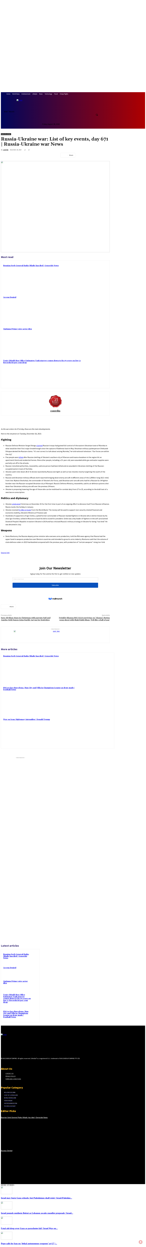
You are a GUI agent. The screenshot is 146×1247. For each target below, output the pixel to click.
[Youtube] (97, 109)
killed (21, 457)
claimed (39, 445)
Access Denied (9, 297)
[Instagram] (6, 1062)
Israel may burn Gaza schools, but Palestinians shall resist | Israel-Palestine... (36, 1198)
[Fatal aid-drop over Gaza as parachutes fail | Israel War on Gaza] (6, 1224)
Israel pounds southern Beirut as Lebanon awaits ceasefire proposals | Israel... (37, 1213)
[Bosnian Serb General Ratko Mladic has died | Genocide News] (98, 277)
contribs (5, 150)
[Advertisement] (20, 850)
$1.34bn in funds (25, 510)
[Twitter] (93, 109)
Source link (5, 552)
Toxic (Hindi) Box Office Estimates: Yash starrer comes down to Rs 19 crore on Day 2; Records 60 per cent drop (42, 362)
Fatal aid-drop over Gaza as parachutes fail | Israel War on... (29, 1228)
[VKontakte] (14, 1062)
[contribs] (55, 401)
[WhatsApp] (106, 155)
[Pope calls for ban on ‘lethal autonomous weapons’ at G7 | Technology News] (6, 1239)
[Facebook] (88, 109)
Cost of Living (5, 134)
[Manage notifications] (140, 1242)
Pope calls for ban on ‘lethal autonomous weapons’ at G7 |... (29, 1243)
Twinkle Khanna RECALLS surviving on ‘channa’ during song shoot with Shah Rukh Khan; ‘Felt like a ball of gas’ (84, 619)
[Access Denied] (98, 308)
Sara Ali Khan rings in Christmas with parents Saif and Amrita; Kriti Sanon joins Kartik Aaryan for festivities (25, 619)
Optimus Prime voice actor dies (17, 329)
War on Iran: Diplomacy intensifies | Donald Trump (26, 719)
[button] (97, 114)
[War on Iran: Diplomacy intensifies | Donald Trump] (98, 732)
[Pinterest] (98, 155)
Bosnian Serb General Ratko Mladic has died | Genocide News (31, 266)
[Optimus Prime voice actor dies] (98, 340)
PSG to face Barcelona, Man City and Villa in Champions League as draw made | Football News (39, 689)
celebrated (16, 504)
